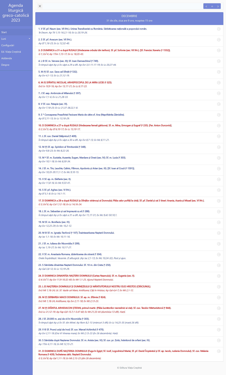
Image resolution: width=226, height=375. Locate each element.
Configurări (7, 45)
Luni (3, 38)
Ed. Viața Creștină (11, 51)
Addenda (6, 58)
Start (4, 32)
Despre (5, 64)
